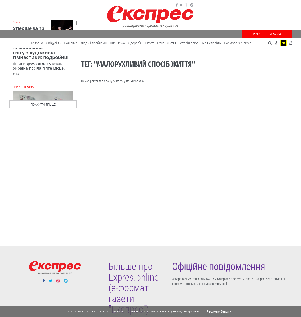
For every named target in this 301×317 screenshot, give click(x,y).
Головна (37, 43)
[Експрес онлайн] (150, 16)
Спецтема (117, 43)
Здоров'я (135, 43)
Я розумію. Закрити (219, 311)
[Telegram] (191, 5)
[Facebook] (177, 5)
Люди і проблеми (94, 43)
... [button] (258, 43)
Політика (70, 43)
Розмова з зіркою (237, 43)
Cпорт (149, 43)
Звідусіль (53, 43)
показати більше (43, 104)
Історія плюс (189, 43)
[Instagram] (186, 5)
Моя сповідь (211, 43)
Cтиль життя (166, 43)
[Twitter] (181, 5)
